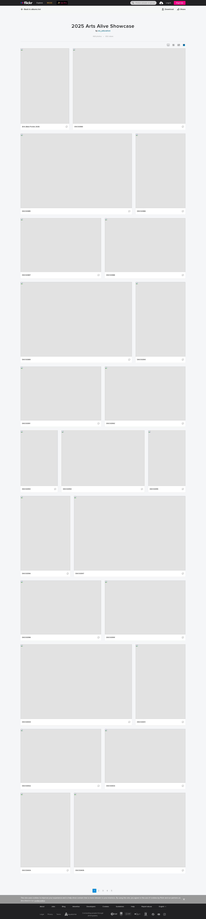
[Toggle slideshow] (168, 45)
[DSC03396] (45, 533)
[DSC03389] (76, 319)
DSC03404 (26, 870)
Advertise (76, 907)
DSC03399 (110, 637)
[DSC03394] (103, 458)
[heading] (26, 3)
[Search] (133, 3)
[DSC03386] (160, 171)
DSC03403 (110, 786)
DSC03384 (78, 127)
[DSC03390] (160, 319)
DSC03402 (26, 786)
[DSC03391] (61, 393)
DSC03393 (26, 489)
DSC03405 (79, 870)
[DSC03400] (76, 681)
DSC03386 (141, 211)
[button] (168, 9)
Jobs (53, 907)
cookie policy (39, 901)
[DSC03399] (145, 607)
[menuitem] (62, 3)
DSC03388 (110, 275)
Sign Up (179, 3)
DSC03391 (26, 423)
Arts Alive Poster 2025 (30, 127)
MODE (49, 3)
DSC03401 (141, 722)
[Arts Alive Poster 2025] (45, 86)
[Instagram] (164, 914)
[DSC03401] (160, 681)
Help (133, 907)
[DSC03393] (39, 458)
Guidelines (120, 907)
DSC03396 (26, 574)
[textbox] (146, 3)
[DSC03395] (166, 458)
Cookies (106, 907)
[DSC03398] (61, 607)
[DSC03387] (61, 245)
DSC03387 (26, 275)
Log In (168, 3)
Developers (91, 907)
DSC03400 (26, 722)
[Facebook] (153, 914)
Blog (63, 907)
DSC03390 (141, 360)
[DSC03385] (76, 171)
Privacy (50, 914)
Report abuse (147, 907)
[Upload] (161, 3)
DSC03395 (154, 489)
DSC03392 (110, 423)
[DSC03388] (145, 245)
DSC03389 (26, 360)
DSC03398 (26, 637)
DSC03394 (67, 489)
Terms (58, 914)
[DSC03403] (145, 756)
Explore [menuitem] (40, 3)
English (161, 907)
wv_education (104, 31)
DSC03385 (26, 211)
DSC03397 (79, 574)
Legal (42, 914)
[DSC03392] (145, 393)
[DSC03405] (129, 830)
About (42, 907)
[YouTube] (158, 914)
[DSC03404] (45, 830)
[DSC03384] (129, 86)
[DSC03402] (61, 756)
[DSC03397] (129, 533)
